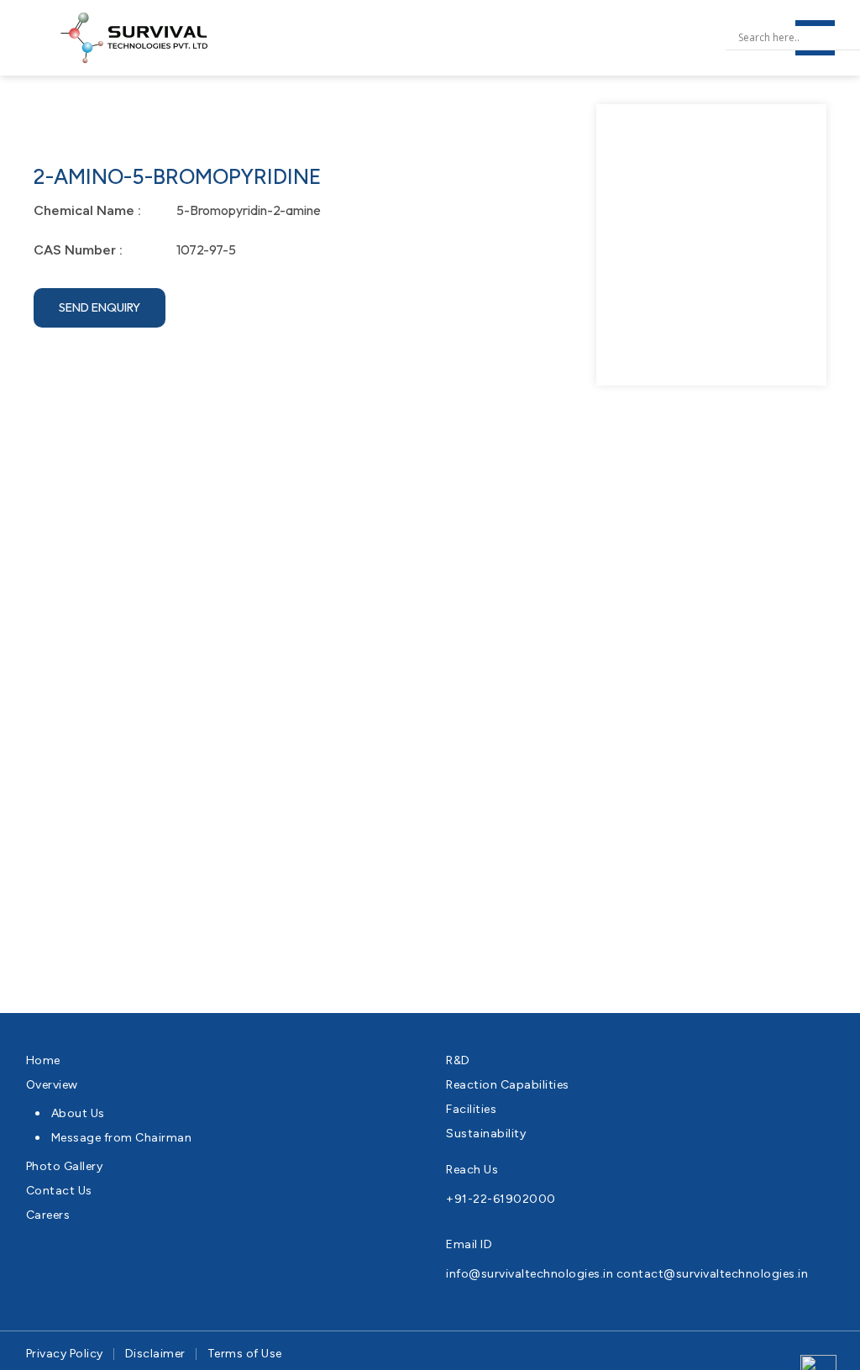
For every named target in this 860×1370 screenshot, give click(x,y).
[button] (99, 308)
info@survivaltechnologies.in (529, 1274)
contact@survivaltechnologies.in (712, 1274)
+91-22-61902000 (501, 1199)
